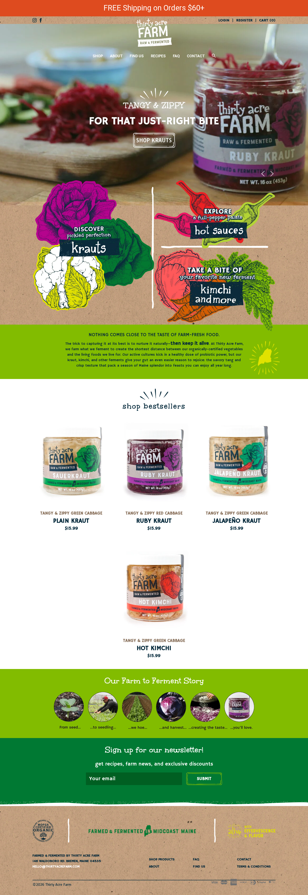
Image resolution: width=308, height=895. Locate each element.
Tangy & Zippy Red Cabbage (154, 513)
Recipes (158, 56)
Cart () (267, 20)
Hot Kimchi (154, 648)
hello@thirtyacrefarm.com (56, 867)
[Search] (214, 57)
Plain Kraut (71, 521)
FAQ (176, 56)
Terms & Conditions (254, 867)
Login (223, 20)
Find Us (137, 56)
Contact (196, 56)
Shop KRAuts (154, 140)
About (116, 56)
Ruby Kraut (154, 521)
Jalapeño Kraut (237, 521)
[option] (154, 114)
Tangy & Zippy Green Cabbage (71, 513)
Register (244, 20)
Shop (98, 56)
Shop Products (162, 859)
